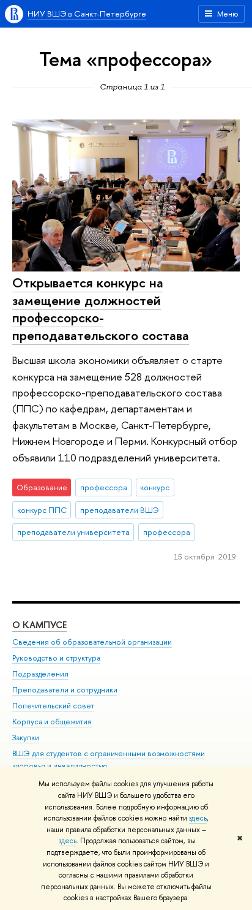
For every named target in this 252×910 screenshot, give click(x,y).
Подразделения (40, 674)
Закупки (25, 737)
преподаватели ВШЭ (119, 509)
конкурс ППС (42, 509)
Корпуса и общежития (52, 721)
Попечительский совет (53, 705)
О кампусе (39, 624)
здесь (198, 818)
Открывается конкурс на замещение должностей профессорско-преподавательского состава (100, 308)
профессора (103, 487)
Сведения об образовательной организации (92, 642)
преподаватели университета (73, 531)
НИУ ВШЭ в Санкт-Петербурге (87, 13)
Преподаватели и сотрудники (64, 689)
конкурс (154, 487)
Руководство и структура (56, 658)
